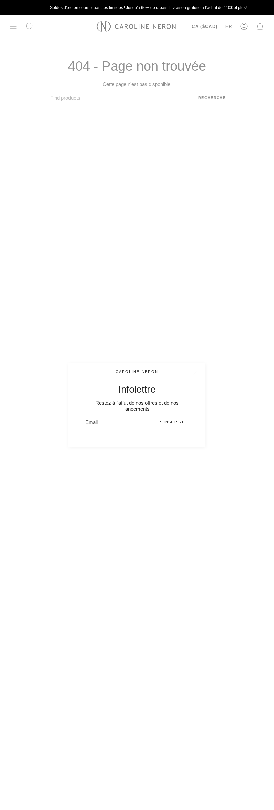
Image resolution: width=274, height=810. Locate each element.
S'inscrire (172, 422)
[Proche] (195, 373)
